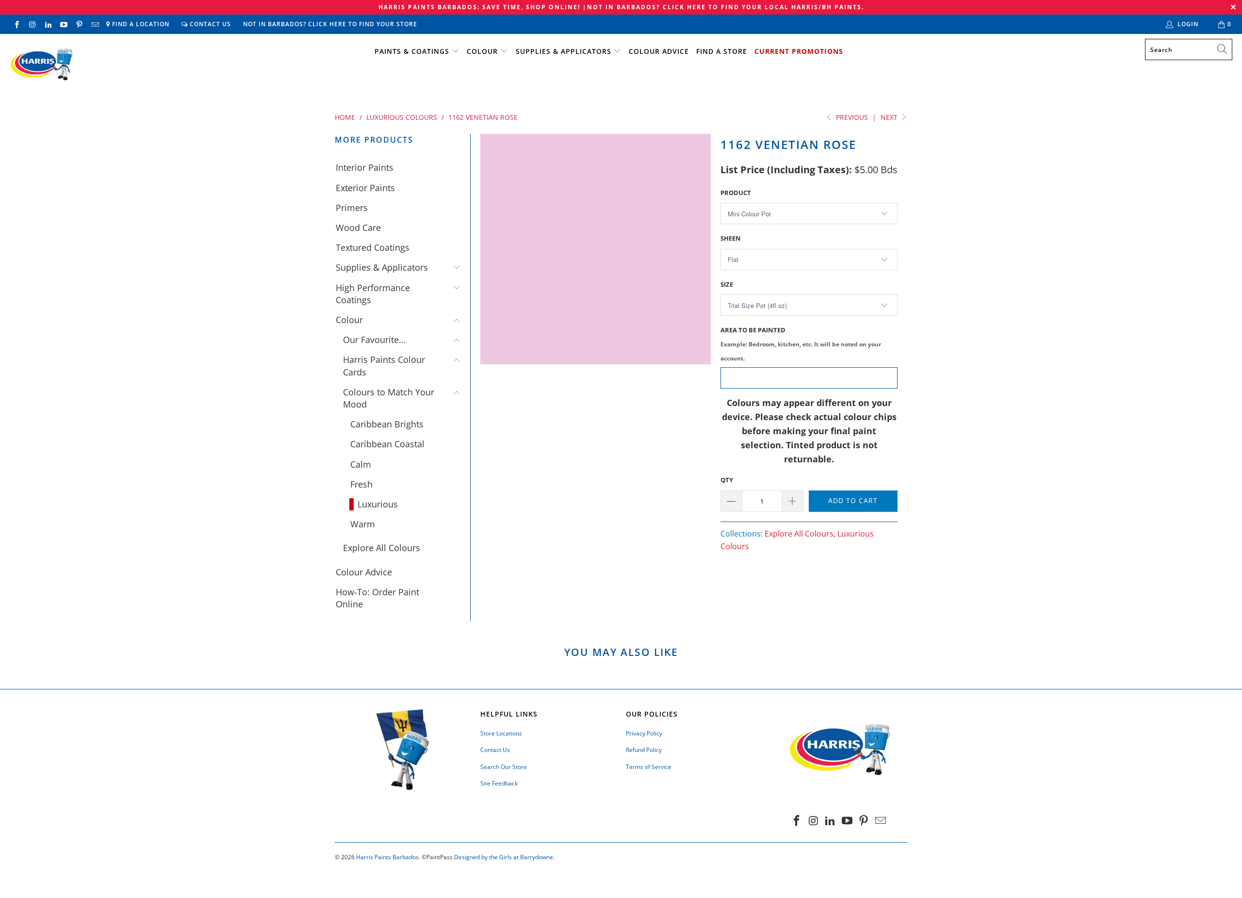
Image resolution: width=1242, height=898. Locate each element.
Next (890, 117)
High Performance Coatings (373, 294)
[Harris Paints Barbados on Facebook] (16, 24)
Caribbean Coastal (387, 444)
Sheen (730, 238)
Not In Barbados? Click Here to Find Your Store (330, 24)
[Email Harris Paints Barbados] (94, 24)
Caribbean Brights (387, 424)
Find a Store (721, 51)
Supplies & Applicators (563, 51)
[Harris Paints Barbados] (41, 65)
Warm (362, 524)
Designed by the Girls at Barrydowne (503, 857)
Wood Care (358, 227)
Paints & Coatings (412, 51)
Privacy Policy (644, 733)
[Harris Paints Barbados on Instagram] (32, 24)
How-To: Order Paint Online (377, 598)
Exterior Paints (365, 188)
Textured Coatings (372, 247)
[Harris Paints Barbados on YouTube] (63, 24)
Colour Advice (659, 51)
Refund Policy (644, 750)
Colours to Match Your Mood (388, 398)
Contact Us (209, 24)
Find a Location (139, 24)
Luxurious (378, 504)
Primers (352, 207)
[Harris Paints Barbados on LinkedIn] (48, 24)
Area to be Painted (800, 344)
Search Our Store (503, 767)
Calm (360, 464)
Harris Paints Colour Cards (384, 365)
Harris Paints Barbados (387, 857)
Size (726, 284)
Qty (726, 479)
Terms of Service (648, 767)
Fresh (361, 484)
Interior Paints (364, 167)
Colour (482, 51)
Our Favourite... (374, 339)
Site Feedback (499, 783)
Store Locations (501, 733)
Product (735, 192)
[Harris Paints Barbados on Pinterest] (79, 24)
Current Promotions (798, 51)
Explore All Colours (381, 548)
